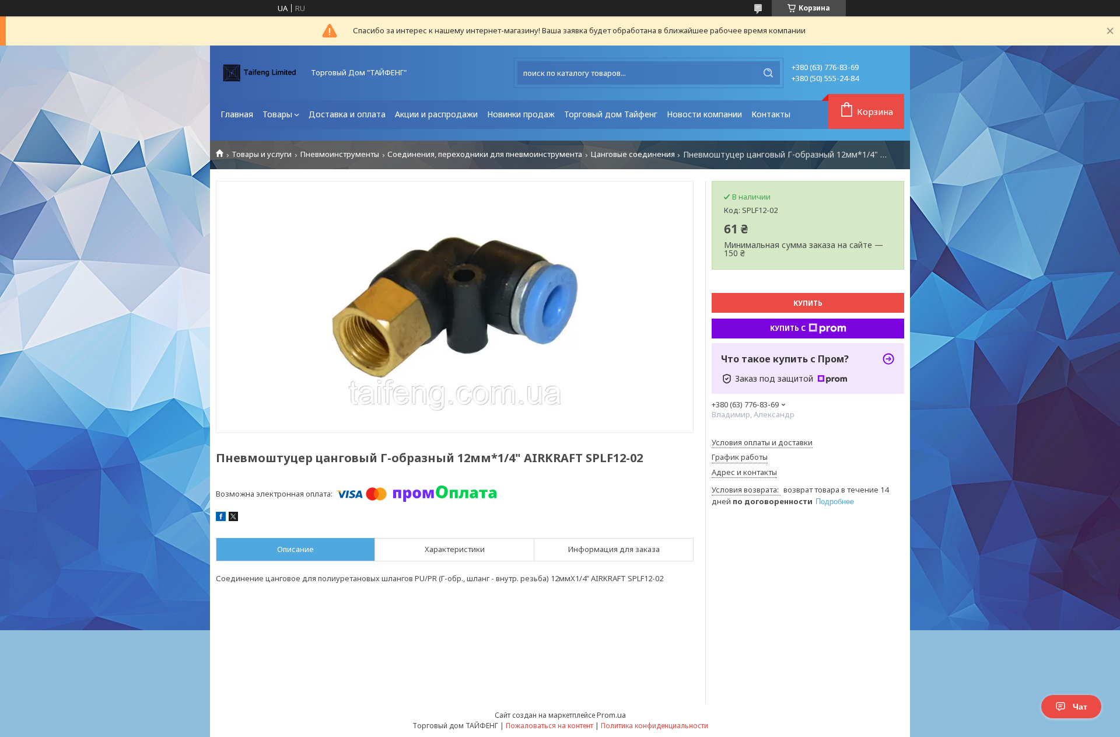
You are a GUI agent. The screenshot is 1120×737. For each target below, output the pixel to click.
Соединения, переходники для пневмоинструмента (484, 154)
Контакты (770, 114)
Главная (236, 114)
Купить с (788, 328)
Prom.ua (611, 715)
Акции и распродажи (436, 114)
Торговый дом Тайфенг (610, 114)
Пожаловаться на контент (549, 726)
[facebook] (221, 518)
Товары (277, 114)
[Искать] (768, 73)
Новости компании (704, 114)
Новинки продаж (521, 114)
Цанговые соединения (633, 154)
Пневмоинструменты (339, 154)
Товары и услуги (262, 154)
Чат (1080, 706)
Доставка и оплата (347, 114)
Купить (807, 303)
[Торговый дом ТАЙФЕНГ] (259, 73)
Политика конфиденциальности (654, 726)
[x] (233, 518)
